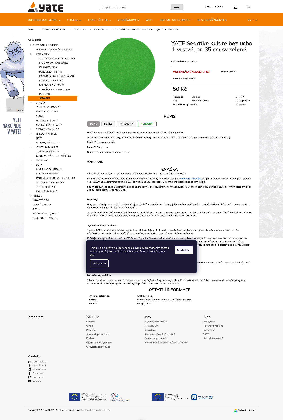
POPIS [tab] (93, 123)
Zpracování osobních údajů (160, 334)
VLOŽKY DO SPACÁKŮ (48, 107)
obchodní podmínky (169, 283)
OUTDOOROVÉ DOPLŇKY (50, 182)
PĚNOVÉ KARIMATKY (50, 71)
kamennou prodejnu (190, 178)
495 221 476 (39, 365)
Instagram (38, 377)
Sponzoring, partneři (97, 334)
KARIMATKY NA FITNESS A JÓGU (57, 76)
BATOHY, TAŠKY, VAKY (48, 142)
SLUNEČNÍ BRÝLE (46, 186)
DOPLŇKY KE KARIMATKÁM (54, 89)
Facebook (38, 373)
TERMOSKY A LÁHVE (47, 129)
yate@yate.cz (40, 361)
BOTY (39, 164)
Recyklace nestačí (213, 338)
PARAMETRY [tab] (126, 123)
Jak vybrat (209, 321)
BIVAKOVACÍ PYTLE (47, 111)
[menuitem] (44, 19)
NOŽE (39, 138)
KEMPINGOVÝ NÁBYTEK (49, 169)
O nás (89, 326)
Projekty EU (151, 326)
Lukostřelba (41, 200)
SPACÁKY (41, 102)
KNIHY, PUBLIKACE (46, 191)
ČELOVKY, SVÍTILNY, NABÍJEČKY (53, 155)
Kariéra (90, 338)
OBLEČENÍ (41, 160)
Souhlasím (183, 250)
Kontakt (90, 321)
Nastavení (99, 263)
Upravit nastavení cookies (97, 410)
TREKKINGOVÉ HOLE (47, 151)
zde (92, 255)
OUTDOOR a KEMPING (45, 45)
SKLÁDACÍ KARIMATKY (52, 85)
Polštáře (45, 93)
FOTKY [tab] (108, 123)
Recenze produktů (213, 326)
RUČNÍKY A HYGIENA (47, 173)
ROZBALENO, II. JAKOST (46, 213)
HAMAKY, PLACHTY (47, 120)
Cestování (208, 330)
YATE (206, 334)
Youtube (37, 380)
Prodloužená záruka (156, 321)
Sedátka (44, 98)
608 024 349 (39, 369)
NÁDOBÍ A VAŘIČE (46, 133)
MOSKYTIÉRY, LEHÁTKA (49, 124)
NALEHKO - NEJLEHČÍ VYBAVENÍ (54, 49)
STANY (39, 116)
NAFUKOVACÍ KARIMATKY (53, 62)
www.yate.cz (136, 280)
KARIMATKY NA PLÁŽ (51, 80)
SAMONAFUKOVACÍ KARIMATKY (57, 58)
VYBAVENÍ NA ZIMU (47, 147)
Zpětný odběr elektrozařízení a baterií (166, 342)
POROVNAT (147, 123)
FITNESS (37, 195)
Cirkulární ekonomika (98, 347)
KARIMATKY (42, 53)
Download (150, 330)
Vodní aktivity (42, 204)
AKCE (36, 209)
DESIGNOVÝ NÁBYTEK (45, 217)
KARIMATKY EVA (48, 67)
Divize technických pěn (99, 342)
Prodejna (91, 330)
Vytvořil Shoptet (246, 410)
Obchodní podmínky (156, 338)
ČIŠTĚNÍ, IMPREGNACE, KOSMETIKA (55, 178)
